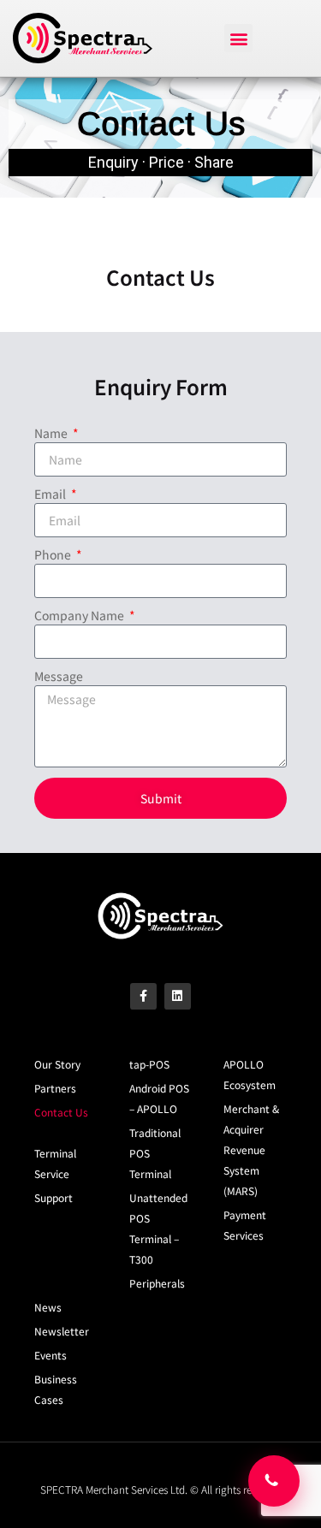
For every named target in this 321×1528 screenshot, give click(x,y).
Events (50, 1354)
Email (51, 493)
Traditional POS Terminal (155, 1153)
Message (58, 675)
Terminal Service (55, 1163)
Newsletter (61, 1331)
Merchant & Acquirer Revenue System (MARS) (251, 1149)
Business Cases (55, 1389)
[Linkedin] (177, 996)
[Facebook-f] (143, 996)
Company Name (80, 615)
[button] (238, 38)
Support (53, 1197)
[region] (160, 138)
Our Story (57, 1064)
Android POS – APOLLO (159, 1098)
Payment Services (244, 1224)
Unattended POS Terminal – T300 (158, 1228)
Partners (55, 1088)
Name (52, 432)
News (48, 1307)
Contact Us (61, 1112)
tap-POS (149, 1064)
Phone (54, 554)
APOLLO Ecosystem (249, 1074)
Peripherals (157, 1283)
